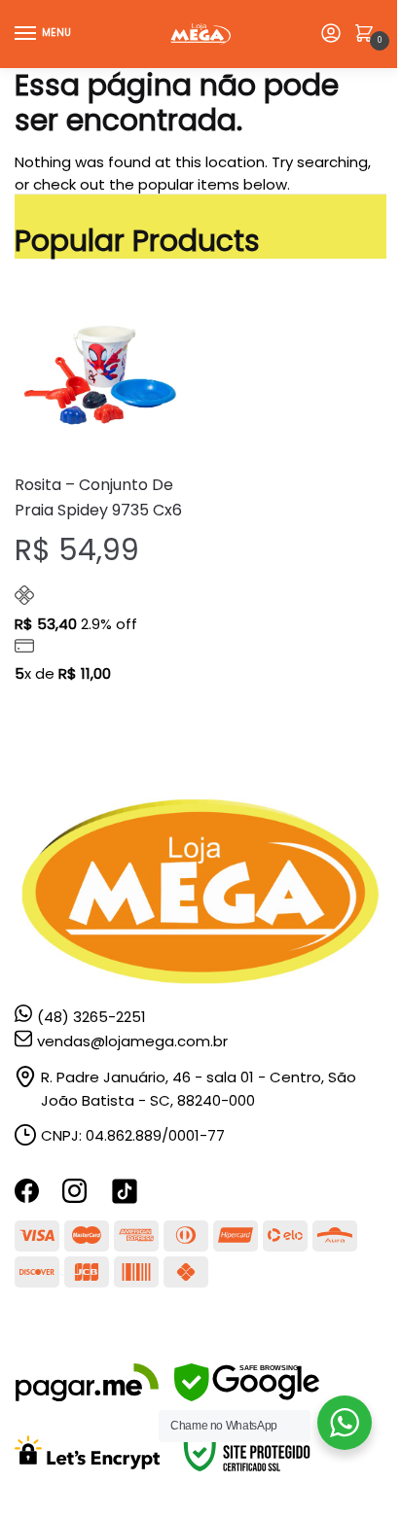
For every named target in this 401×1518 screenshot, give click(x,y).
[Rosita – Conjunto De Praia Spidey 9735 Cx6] (100, 373)
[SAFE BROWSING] (246, 1396)
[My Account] (331, 34)
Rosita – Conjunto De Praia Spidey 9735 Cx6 (98, 497)
